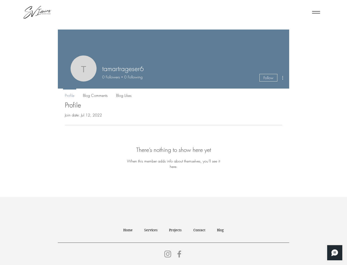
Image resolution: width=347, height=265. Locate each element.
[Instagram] (167, 254)
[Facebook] (179, 254)
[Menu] (316, 12)
